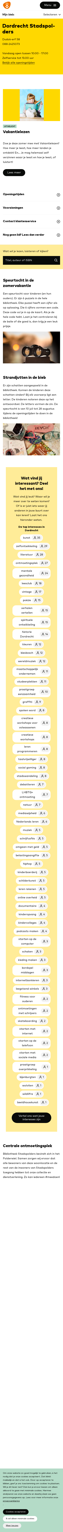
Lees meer (14, 172)
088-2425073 (11, 44)
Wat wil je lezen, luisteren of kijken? (25, 252)
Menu (52, 5)
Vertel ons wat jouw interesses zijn (31, 1118)
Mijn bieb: (8, 14)
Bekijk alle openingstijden (18, 62)
